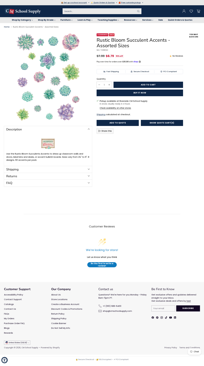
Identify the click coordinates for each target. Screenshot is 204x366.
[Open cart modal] (198, 11)
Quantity (101, 78)
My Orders (9, 318)
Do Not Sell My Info (60, 328)
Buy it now (140, 92)
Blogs (7, 328)
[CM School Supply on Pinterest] (157, 318)
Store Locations (59, 299)
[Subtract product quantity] (99, 85)
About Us (56, 294)
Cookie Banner (58, 323)
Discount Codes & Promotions (66, 308)
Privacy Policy (170, 347)
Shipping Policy (58, 318)
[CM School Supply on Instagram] (161, 318)
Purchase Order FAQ (14, 323)
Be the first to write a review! (102, 264)
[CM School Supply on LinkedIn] (175, 318)
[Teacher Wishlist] (191, 11)
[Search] (138, 11)
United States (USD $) (18, 342)
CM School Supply (30, 347)
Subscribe (188, 308)
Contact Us (10, 308)
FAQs (6, 313)
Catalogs (9, 304)
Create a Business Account (65, 304)
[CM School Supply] (22, 11)
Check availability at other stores (115, 108)
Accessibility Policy (13, 294)
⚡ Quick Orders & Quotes (103, 3)
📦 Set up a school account (74, 3)
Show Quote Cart (162, 122)
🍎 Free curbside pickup (130, 3)
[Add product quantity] (109, 85)
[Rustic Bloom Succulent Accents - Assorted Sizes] (48, 77)
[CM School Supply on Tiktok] (166, 318)
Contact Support (13, 299)
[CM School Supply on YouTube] (170, 318)
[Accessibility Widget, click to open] (4, 360)
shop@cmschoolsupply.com (117, 311)
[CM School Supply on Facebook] (152, 318)
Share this (106, 130)
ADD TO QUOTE (117, 122)
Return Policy (57, 313)
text (189, 300)
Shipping (101, 114)
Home (7, 27)
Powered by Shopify (50, 347)
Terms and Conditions (189, 347)
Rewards (8, 332)
